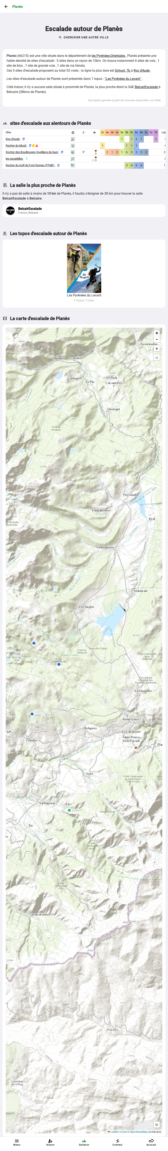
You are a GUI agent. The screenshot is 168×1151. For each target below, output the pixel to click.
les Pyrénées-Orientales (109, 56)
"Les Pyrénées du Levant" (123, 79)
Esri (125, 1131)
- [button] (157, 339)
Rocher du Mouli (16, 145)
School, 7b (123, 70)
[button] (34, 644)
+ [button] (157, 333)
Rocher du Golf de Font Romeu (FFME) (30, 165)
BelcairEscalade (147, 87)
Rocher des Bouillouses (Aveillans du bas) (32, 152)
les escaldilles (14, 158)
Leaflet (114, 1131)
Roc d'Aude (142, 70)
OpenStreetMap (139, 1131)
